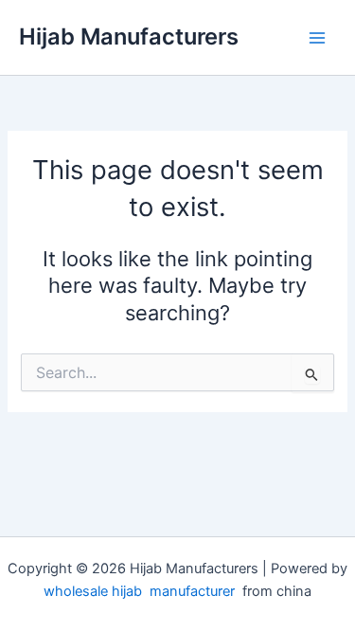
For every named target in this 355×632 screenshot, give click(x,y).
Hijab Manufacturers (129, 36)
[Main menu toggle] (317, 37)
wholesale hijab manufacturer (139, 591)
